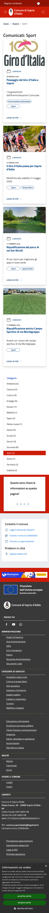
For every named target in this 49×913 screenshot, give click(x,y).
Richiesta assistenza (15, 854)
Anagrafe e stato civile (16, 677)
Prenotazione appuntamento (19, 841)
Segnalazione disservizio (17, 845)
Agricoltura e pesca (15, 747)
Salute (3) (11, 430)
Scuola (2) (11, 435)
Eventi (9, 786)
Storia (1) (11, 458)
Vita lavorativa (13, 686)
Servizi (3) (11, 441)
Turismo (10, 703)
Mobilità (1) (12, 412)
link (23, 890)
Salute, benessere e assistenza (20, 738)
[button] (24, 908)
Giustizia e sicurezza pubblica (19, 725)
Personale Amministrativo (18, 659)
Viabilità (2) (12, 470)
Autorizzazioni (12, 743)
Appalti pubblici (13, 694)
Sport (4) (11, 453)
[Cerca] (43, 12)
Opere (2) (11, 418)
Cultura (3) (11, 395)
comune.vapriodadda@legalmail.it (22, 825)
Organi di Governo (14, 637)
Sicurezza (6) (12, 447)
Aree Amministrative (16, 641)
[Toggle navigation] (5, 11)
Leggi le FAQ (12, 849)
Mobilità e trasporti (15, 708)
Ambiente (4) (13, 383)
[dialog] (24, 888)
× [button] (46, 866)
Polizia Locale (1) (14, 424)
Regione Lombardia (13, 3)
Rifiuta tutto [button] (24, 903)
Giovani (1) (11, 406)
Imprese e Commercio (16, 690)
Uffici (8, 646)
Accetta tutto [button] (24, 896)
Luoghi (9, 782)
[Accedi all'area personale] (38, 3)
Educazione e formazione (17, 721)
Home (6, 23)
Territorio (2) (12, 464)
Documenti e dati (14, 663)
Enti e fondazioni (14, 650)
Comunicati (16, 71)
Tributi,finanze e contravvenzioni (21, 730)
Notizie (9, 761)
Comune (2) (12, 389)
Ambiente (10, 734)
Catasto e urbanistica (16, 699)
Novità (16, 23)
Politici (9, 654)
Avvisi (9, 770)
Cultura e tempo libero (16, 681)
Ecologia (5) (12, 401)
